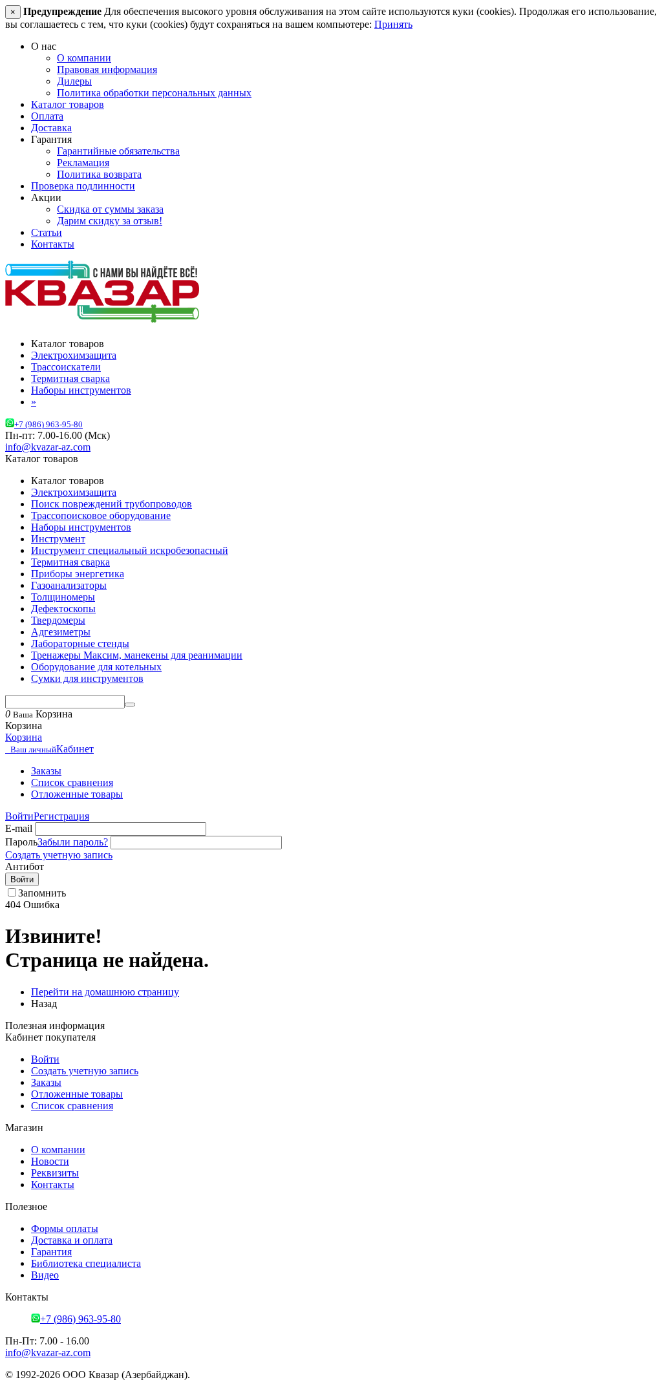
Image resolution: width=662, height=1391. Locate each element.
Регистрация (61, 816)
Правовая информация (107, 69)
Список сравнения (72, 782)
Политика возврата (99, 174)
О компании (84, 57)
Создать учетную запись (58, 854)
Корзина (23, 737)
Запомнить (42, 892)
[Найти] (130, 704)
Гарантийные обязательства (118, 150)
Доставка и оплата (71, 1240)
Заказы (46, 770)
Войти (19, 816)
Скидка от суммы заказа (110, 209)
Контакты (52, 244)
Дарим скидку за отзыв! (109, 220)
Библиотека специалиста (86, 1263)
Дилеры (74, 81)
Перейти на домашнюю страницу (105, 991)
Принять (393, 24)
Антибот (24, 866)
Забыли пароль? (72, 841)
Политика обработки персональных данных (154, 92)
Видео (45, 1274)
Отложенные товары (77, 794)
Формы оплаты (64, 1228)
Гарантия (51, 1251)
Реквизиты (55, 1172)
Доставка (51, 127)
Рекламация (83, 162)
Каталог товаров (67, 104)
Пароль (21, 841)
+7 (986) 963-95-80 (48, 424)
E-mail (18, 828)
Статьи (46, 232)
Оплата (47, 116)
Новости (50, 1161)
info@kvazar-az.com (48, 446)
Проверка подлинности (83, 185)
